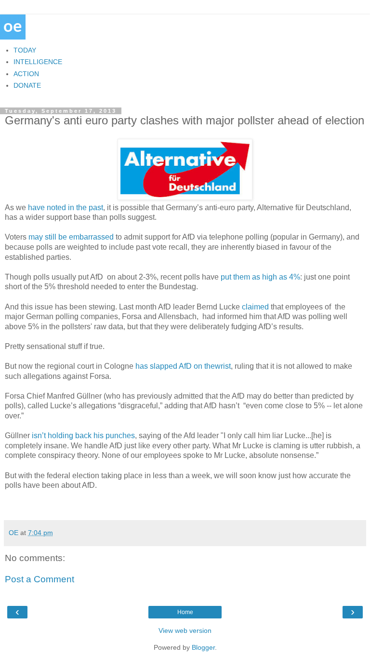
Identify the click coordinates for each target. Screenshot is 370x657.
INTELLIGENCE (37, 62)
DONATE (27, 85)
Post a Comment (39, 579)
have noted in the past (65, 207)
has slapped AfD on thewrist (183, 366)
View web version (185, 630)
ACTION (26, 74)
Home (185, 612)
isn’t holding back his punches (83, 435)
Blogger (203, 647)
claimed (255, 307)
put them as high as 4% (260, 277)
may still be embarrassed (71, 237)
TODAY (24, 50)
